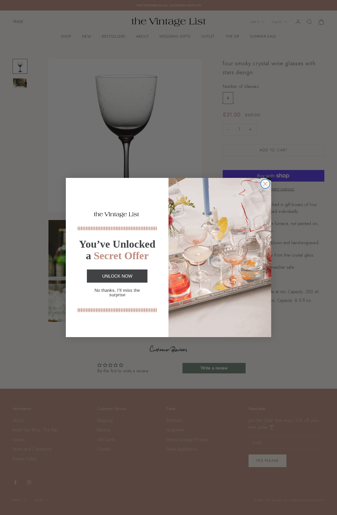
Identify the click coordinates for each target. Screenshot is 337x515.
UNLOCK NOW (117, 276)
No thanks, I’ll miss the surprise (117, 292)
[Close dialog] (265, 183)
